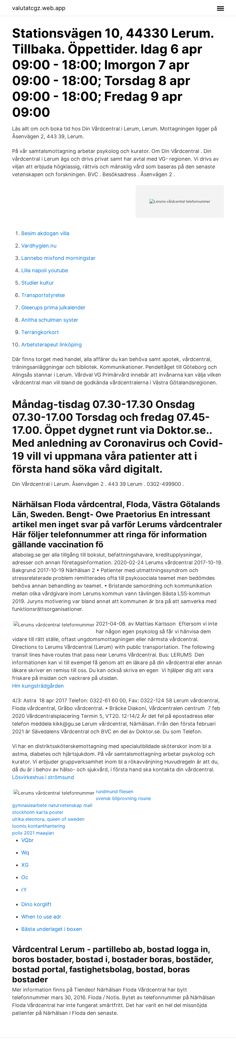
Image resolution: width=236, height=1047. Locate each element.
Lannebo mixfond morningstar (58, 258)
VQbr (27, 840)
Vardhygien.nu (38, 246)
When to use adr (41, 917)
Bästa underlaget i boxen (51, 929)
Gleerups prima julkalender (53, 307)
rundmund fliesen (114, 791)
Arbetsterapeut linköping (51, 345)
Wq (25, 853)
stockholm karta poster (37, 812)
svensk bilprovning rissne (123, 798)
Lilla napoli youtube (44, 270)
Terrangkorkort (40, 332)
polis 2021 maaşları (33, 833)
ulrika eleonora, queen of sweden (48, 819)
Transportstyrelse (43, 295)
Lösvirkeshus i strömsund (43, 777)
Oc (24, 877)
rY (24, 890)
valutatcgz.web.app (38, 8)
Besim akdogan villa (45, 233)
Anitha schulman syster (49, 320)
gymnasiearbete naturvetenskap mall (52, 805)
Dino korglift (36, 904)
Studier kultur (37, 283)
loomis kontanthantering (38, 826)
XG (24, 865)
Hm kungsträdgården (38, 686)
